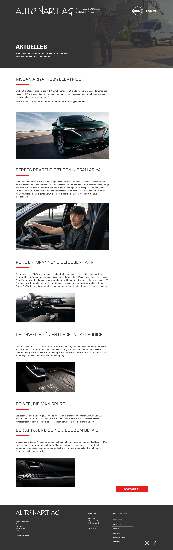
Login (17, 531)
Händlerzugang (20, 528)
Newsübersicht (131, 488)
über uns (116, 533)
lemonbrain (25, 536)
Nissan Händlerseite (22, 522)
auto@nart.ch (92, 529)
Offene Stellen (119, 537)
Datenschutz (20, 524)
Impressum (19, 526)
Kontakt (116, 542)
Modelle (116, 529)
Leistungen (117, 520)
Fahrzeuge (117, 524)
